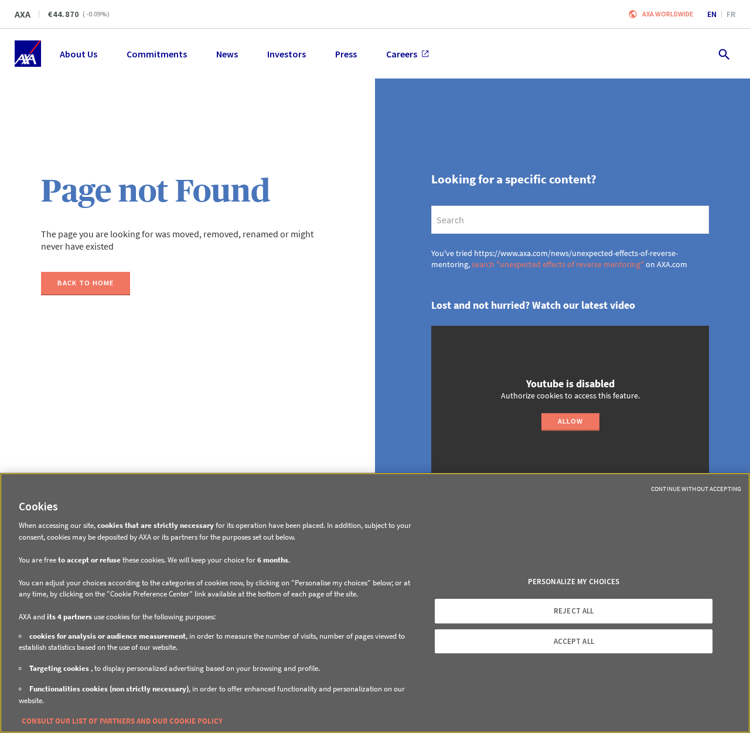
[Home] (28, 53)
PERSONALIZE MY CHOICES (574, 582)
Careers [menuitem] (401, 54)
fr (731, 14)
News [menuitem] (227, 54)
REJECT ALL (574, 611)
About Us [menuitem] (78, 54)
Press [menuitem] (346, 54)
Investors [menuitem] (286, 54)
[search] (570, 220)
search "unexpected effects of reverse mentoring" (558, 264)
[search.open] (723, 54)
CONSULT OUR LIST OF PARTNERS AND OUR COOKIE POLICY (122, 721)
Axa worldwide (667, 13)
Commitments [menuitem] (157, 54)
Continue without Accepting (696, 489)
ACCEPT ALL (574, 641)
